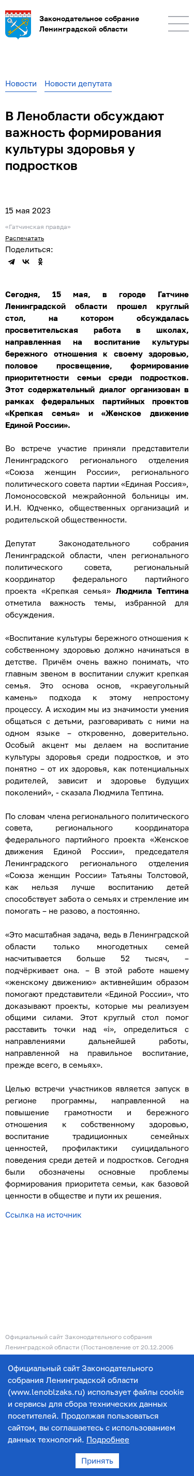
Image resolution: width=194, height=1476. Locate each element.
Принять (97, 1460)
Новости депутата (78, 83)
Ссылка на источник (43, 1214)
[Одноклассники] (40, 261)
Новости (21, 83)
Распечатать (24, 238)
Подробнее (107, 1439)
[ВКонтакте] (26, 261)
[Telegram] (11, 261)
